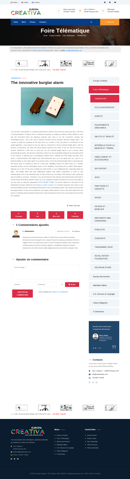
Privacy (32, 22)
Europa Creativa (54, 35)
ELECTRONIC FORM (46, 182)
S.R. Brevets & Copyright (104, 294)
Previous (18, 216)
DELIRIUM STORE (103, 267)
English (25, 2)
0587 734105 (89, 473)
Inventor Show (92, 435)
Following (75, 216)
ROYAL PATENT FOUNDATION (102, 257)
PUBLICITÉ (100, 230)
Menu (24, 22)
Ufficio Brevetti (92, 445)
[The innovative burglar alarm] (47, 106)
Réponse (77, 231)
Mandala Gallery (100, 285)
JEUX (97, 177)
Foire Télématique (68, 35)
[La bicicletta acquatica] (65, 63)
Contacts (42, 22)
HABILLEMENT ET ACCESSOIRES (103, 158)
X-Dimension (98, 312)
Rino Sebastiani (92, 441)
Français (37, 2)
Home (16, 22)
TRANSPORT (82, 35)
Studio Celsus (91, 438)
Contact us (110, 22)
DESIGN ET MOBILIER (100, 207)
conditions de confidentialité (59, 292)
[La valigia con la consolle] (87, 63)
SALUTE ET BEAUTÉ (104, 136)
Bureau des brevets (101, 277)
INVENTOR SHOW (38, 48)
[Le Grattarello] (109, 63)
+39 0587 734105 (59, 70)
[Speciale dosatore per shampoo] (42, 63)
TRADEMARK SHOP (104, 247)
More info (56, 216)
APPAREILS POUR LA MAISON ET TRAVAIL (104, 146)
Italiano (15, 2)
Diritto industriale (92, 448)
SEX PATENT (101, 168)
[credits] (97, 473)
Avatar (73, 284)
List (37, 216)
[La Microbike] (20, 63)
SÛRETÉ (99, 116)
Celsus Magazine (100, 303)
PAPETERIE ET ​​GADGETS (102, 187)
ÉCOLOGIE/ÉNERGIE (104, 107)
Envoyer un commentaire (22, 293)
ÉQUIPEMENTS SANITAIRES (102, 126)
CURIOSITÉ (100, 238)
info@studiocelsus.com (74, 50)
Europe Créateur (100, 81)
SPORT (98, 198)
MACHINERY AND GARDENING (103, 219)
